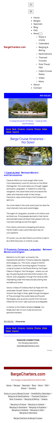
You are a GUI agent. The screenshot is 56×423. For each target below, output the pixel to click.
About (24, 388)
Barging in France (18, 404)
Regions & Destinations (18, 396)
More (40, 385)
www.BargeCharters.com (28, 345)
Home (8, 129)
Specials (26, 385)
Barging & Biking (31, 399)
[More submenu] (40, 33)
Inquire (16, 131)
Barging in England (37, 407)
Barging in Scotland (18, 407)
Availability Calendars (41, 393)
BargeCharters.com (15, 47)
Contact (32, 388)
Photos (37, 129)
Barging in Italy (37, 410)
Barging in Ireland (36, 404)
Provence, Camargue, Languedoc (24, 249)
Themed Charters (39, 396)
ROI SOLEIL (9, 321)
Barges (17, 385)
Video (44, 129)
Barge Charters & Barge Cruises (28, 418)
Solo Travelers (15, 399)
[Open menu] (30, 5)
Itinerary (21, 129)
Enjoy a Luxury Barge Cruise (16, 393)
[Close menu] (30, 11)
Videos (44, 399)
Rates (8, 131)
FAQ (46, 385)
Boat (14, 129)
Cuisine (29, 129)
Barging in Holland (20, 410)
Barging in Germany (28, 412)
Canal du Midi (13, 172)
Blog (34, 385)
